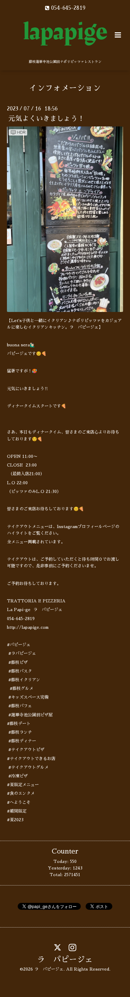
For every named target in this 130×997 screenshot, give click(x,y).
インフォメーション (65, 88)
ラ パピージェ (65, 960)
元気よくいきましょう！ (46, 118)
